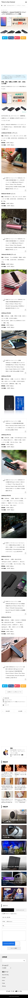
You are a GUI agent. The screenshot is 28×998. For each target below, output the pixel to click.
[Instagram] (17, 754)
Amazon (6, 701)
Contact (3, 977)
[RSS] (21, 991)
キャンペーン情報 (14, 701)
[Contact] (11, 756)
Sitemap (4, 986)
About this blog (5, 974)
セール (18, 701)
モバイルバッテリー (8, 699)
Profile (3, 983)
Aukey (9, 701)
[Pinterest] (19, 754)
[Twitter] (15, 754)
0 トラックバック (20, 910)
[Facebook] (13, 754)
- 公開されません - (7, 921)
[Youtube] (21, 754)
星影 (8, 698)
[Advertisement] (14, 57)
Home (3, 980)
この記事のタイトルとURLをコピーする (14, 691)
